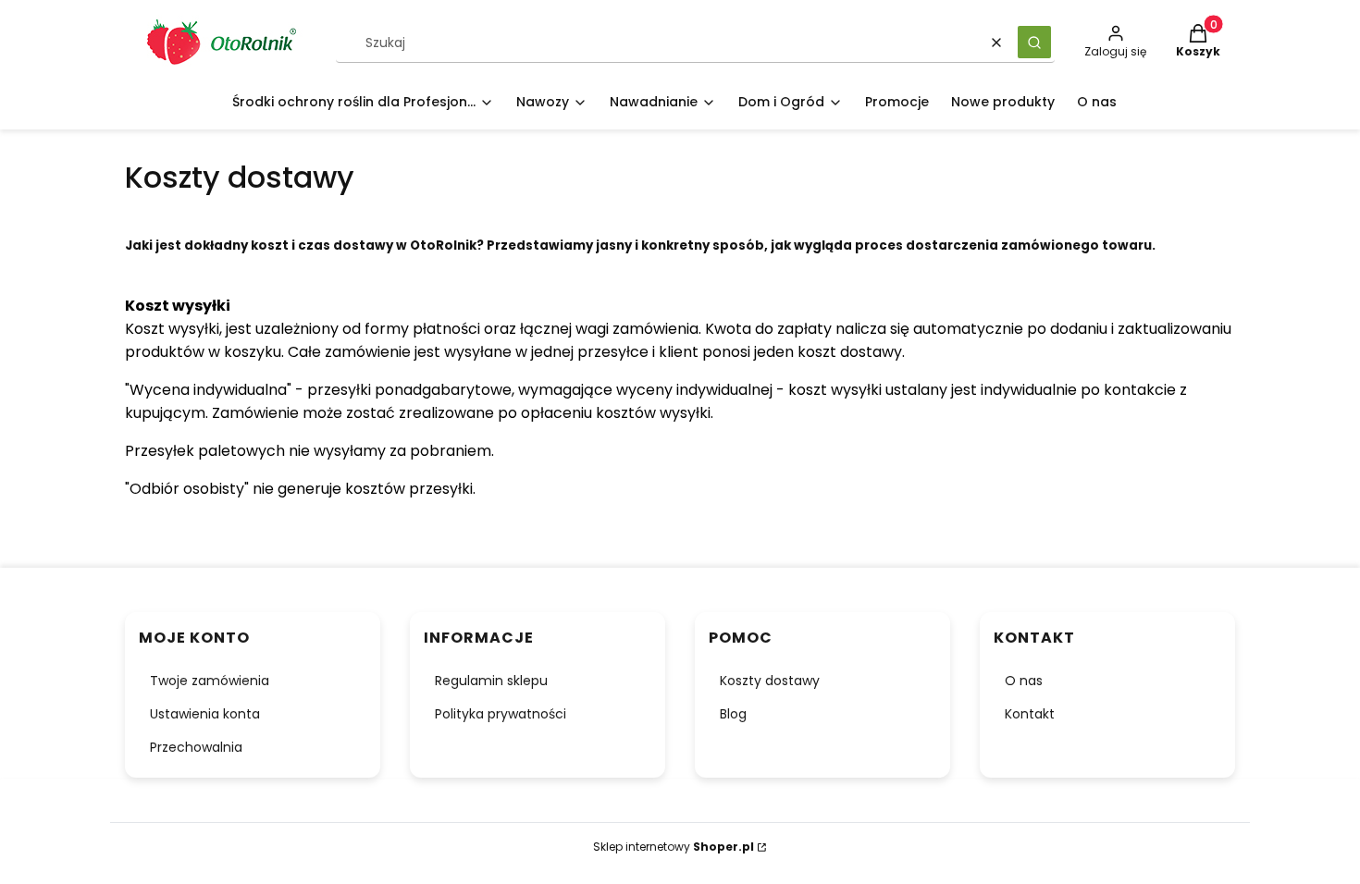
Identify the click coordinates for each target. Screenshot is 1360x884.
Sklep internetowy (673, 846)
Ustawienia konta (205, 714)
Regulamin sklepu (491, 680)
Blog (733, 714)
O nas (1024, 680)
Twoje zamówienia (209, 680)
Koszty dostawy (770, 680)
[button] (1034, 42)
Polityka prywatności (500, 714)
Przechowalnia (196, 747)
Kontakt (1030, 714)
